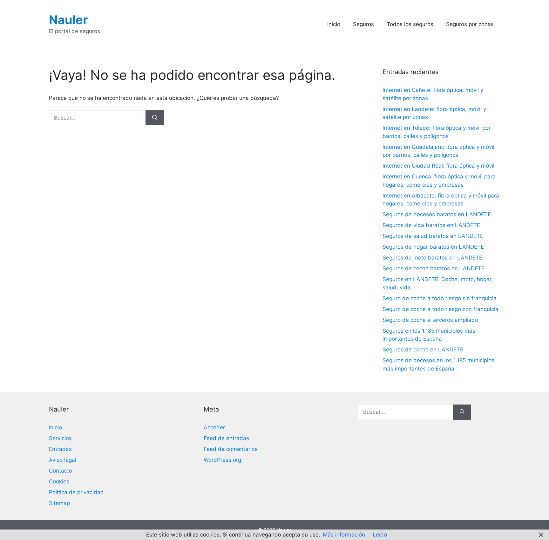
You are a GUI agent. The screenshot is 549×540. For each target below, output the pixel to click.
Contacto (60, 470)
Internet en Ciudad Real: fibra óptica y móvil (438, 166)
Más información (344, 534)
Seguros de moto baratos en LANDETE (432, 257)
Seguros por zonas (470, 24)
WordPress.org (222, 460)
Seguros (363, 24)
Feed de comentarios (231, 449)
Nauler (68, 19)
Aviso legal (62, 460)
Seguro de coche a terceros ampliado (430, 320)
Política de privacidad (76, 492)
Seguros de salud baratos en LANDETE (433, 236)
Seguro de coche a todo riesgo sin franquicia (440, 298)
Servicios (60, 438)
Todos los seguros (410, 24)
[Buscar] (155, 118)
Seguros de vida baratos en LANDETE (431, 225)
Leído (380, 534)
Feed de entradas (226, 438)
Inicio (333, 24)
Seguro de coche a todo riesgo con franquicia (440, 309)
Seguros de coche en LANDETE (423, 349)
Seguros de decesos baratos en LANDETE (437, 214)
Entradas (60, 449)
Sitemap (59, 503)
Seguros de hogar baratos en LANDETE (433, 247)
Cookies (59, 481)
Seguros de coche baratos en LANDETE (434, 268)
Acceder (214, 427)
